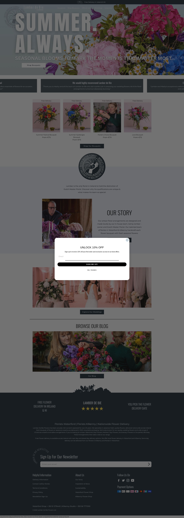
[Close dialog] (127, 240)
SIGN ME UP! (92, 264)
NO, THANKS (92, 270)
